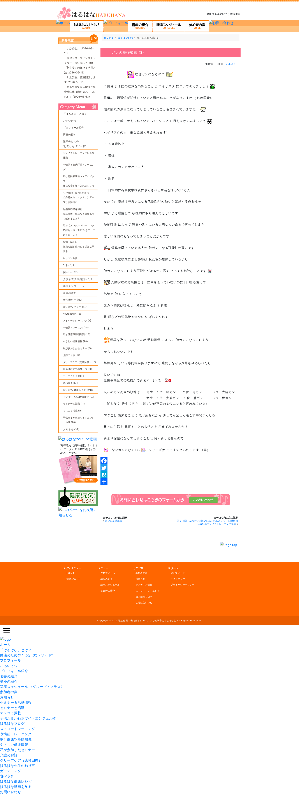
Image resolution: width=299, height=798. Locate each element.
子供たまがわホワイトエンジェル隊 (28, 718)
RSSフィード (178, 573)
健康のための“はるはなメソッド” (74, 144)
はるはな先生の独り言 (17, 765)
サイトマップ (178, 579)
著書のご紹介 (107, 590)
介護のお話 (9, 755)
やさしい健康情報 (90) (75, 341)
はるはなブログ (143, 596)
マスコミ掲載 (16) (73, 410)
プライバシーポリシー (183, 584)
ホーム (5, 644)
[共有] (170, 481)
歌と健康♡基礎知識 (16, 739)
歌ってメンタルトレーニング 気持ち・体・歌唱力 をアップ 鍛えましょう (79, 230)
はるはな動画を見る (16, 786)
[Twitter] (170, 467)
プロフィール (107, 573)
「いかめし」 (79, 51)
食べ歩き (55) (70, 383)
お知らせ (140, 579)
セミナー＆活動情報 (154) (78, 397)
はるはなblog (125, 37)
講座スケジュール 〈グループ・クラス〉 (32, 686)
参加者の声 (141, 573)
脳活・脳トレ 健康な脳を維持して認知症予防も (78, 246)
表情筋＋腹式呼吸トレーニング (78, 167)
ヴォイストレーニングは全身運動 (78, 155)
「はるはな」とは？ (75, 113)
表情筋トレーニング (16, 734)
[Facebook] (170, 460)
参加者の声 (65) (72, 299)
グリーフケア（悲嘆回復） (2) (79, 362)
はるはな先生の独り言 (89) (78, 368)
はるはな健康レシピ (16, 781)
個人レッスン (71, 272)
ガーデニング (10, 771)
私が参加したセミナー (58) (78, 348)
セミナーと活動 (143, 584)
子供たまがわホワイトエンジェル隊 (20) (78, 420)
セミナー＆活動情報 (16, 702)
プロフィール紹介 (73, 127)
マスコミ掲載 (10, 713)
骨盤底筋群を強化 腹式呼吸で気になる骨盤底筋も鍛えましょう (78, 214)
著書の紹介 (69, 293)
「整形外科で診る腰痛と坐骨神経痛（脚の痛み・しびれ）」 (80, 91)
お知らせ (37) (71, 429)
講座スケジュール (73, 286)
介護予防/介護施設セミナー (79, 279)
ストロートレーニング (147, 590)
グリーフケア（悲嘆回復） (21, 760)
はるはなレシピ (143, 602)
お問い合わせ (72, 579)
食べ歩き (7, 776)
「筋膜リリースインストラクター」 (80, 60)
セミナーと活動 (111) (74, 403)
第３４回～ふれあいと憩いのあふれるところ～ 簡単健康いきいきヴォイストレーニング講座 (207, 522)
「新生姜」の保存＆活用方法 (80, 70)
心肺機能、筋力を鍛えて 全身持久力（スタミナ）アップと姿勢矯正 (78, 197)
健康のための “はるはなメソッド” (26, 655)
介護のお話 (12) (71, 355)
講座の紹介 (69, 134)
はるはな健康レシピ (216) (78, 390)
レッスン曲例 (70, 258)
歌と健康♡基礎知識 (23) (76, 334)
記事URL (231, 64)
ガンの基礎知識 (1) (115, 520)
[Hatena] (170, 474)
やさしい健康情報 (14, 744)
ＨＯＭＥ (109, 37)
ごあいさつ (69, 120)
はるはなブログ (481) (75, 306)
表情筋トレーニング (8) (76, 327)
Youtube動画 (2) (72, 313)
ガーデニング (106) (73, 376)
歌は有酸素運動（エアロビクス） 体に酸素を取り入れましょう (78, 181)
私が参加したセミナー (17, 750)
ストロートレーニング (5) (77, 320)
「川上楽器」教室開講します (80, 80)
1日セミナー (70, 265)
